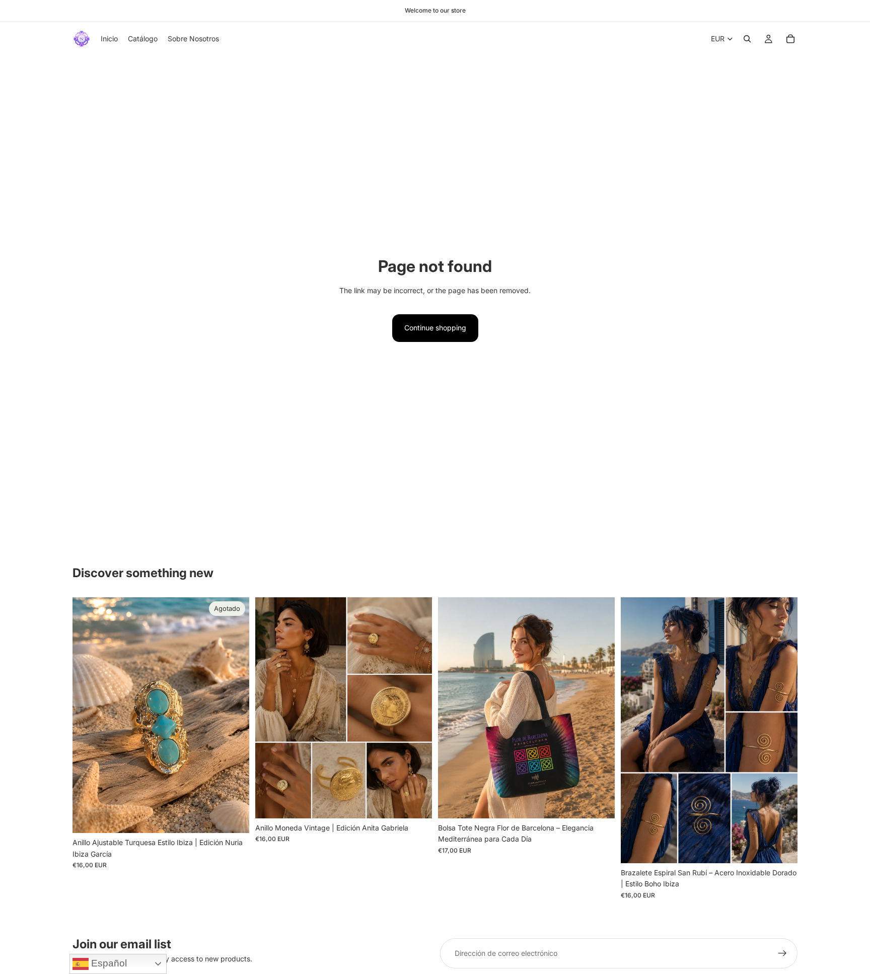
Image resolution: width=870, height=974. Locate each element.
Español (108, 963)
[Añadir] (416, 803)
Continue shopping (435, 327)
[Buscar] (747, 39)
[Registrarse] (782, 953)
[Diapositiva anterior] (453, 708)
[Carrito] (790, 39)
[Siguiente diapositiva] (600, 708)
